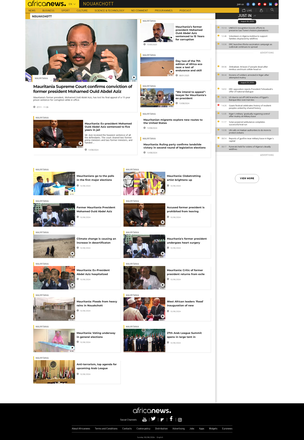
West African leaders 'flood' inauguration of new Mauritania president (185, 304)
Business (48, 10)
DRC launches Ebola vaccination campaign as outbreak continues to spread (250, 45)
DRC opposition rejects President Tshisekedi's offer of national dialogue (251, 90)
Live (249, 10)
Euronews (227, 429)
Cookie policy (143, 429)
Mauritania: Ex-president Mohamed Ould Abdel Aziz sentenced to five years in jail (108, 126)
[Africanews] (45, 3)
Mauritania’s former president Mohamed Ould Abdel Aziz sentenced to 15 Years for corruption (190, 33)
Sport (65, 10)
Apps (201, 429)
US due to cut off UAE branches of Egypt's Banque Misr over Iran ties (249, 98)
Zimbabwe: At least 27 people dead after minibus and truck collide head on (248, 68)
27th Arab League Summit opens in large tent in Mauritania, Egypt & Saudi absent (184, 336)
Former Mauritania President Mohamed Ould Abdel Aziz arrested (96, 210)
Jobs (191, 429)
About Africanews (81, 429)
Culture (82, 10)
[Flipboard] (162, 419)
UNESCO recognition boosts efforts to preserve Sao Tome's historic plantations (248, 29)
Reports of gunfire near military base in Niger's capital (251, 139)
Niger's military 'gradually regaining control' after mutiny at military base (249, 115)
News (31, 10)
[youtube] (144, 419)
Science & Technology (109, 10)
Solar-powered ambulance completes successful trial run (247, 123)
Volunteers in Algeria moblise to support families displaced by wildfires (248, 37)
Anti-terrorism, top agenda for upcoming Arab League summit (97, 367)
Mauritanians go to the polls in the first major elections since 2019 (95, 178)
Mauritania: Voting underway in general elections (96, 335)
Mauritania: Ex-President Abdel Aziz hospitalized (93, 272)
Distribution (161, 429)
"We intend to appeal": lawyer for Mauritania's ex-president (191, 95)
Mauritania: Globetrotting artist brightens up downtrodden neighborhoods (186, 178)
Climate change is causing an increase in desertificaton (96, 240)
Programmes (164, 10)
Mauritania (41, 78)
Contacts (127, 429)
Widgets (213, 429)
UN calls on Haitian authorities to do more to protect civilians (250, 131)
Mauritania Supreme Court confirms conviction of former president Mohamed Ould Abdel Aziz (82, 89)
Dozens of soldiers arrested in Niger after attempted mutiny (249, 76)
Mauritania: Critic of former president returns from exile (186, 272)
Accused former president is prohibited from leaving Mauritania (186, 210)
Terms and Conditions (106, 429)
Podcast (185, 10)
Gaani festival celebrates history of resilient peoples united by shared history (250, 106)
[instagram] (180, 419)
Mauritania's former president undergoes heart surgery (187, 240)
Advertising (178, 429)
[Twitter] (153, 419)
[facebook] (171, 419)
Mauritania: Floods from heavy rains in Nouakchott (97, 303)
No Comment (139, 10)
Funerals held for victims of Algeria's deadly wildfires (250, 147)
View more (247, 178)
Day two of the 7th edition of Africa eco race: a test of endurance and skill (189, 65)
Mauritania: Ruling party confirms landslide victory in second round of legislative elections (174, 146)
